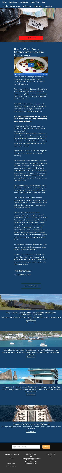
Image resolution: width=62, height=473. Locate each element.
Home (4, 2)
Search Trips (35, 2)
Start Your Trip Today (31, 286)
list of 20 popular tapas (38, 247)
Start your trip (46, 446)
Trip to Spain (31, 38)
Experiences (13, 2)
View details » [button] (31, 321)
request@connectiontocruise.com (31, 458)
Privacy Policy (11, 463)
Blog (43, 2)
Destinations (24, 2)
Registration (27, 6)
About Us (10, 457)
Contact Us (48, 6)
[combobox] (26, 447)
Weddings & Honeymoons (11, 6)
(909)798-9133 (32, 459)
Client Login (38, 6)
